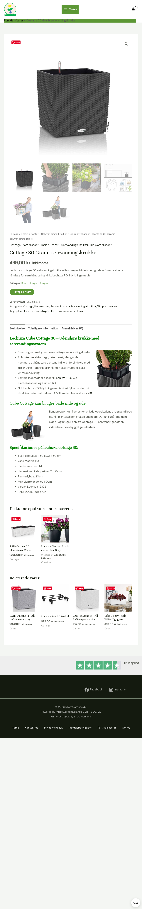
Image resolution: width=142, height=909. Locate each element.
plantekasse (23, 311)
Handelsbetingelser (80, 727)
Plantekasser (30, 245)
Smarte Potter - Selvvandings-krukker (44, 234)
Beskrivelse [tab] (17, 328)
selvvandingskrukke (43, 311)
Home (15, 727)
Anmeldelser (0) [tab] (72, 328)
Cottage (15, 245)
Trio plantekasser (79, 234)
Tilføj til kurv (22, 292)
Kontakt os (31, 727)
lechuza (78, 311)
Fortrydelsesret (107, 727)
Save (17, 42)
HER (90, 393)
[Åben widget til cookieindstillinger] (135, 902)
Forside (14, 234)
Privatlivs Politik (53, 727)
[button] (126, 44)
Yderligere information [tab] (43, 328)
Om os (126, 727)
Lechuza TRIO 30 (66, 378)
